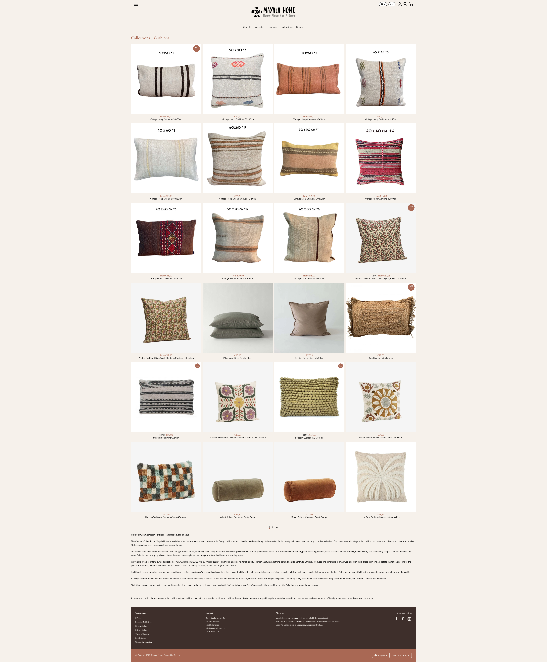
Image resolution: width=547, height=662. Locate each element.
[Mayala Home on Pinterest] (403, 619)
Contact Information (143, 642)
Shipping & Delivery (143, 622)
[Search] (405, 4)
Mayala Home (157, 655)
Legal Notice (140, 638)
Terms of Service (142, 634)
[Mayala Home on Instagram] (409, 619)
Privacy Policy (141, 630)
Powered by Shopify (172, 655)
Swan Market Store (299, 621)
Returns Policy (141, 626)
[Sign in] (400, 4)
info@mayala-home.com (215, 628)
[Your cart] (411, 4)
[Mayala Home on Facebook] (396, 619)
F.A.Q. (138, 618)
